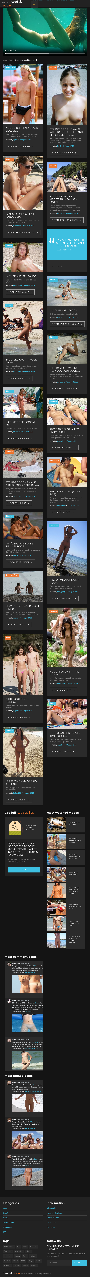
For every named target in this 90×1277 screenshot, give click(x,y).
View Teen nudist (17, 625)
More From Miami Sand (73, 874)
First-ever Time (12, 575)
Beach (15, 1261)
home (5, 60)
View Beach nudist (61, 690)
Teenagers (54, 525)
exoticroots (17, 371)
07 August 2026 (28, 226)
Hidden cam (10, 68)
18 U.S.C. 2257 (52, 1223)
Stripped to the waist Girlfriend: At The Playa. (22, 484)
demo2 (5, 1218)
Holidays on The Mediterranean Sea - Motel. (64, 199)
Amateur (7, 1265)
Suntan (9, 245)
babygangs (61, 592)
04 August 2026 (25, 140)
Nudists (32, 1256)
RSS (4, 1232)
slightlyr (16, 711)
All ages (53, 68)
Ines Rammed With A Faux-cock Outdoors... (65, 369)
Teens (25, 1265)
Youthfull (9, 452)
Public (52, 703)
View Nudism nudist (18, 292)
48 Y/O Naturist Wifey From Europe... (20, 545)
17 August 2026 (29, 371)
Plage (31, 1261)
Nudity (29, 1251)
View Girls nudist (17, 378)
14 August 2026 (27, 432)
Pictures (9, 391)
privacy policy (52, 1208)
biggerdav (61, 213)
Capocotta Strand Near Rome (74, 923)
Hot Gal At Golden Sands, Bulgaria (75, 840)
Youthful (9, 730)
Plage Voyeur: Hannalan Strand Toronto (74, 939)
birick (59, 146)
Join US (55, 267)
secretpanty (17, 496)
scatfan (16, 618)
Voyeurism (19, 1251)
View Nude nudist (17, 800)
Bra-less (53, 280)
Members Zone (8, 1223)
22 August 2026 (26, 711)
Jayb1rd (60, 745)
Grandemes (61, 505)
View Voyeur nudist (62, 448)
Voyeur (33, 1265)
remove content (53, 1218)
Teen (11, 60)
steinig (15, 555)
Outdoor (33, 1246)
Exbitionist (8, 1251)
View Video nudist (17, 718)
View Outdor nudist (18, 562)
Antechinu (61, 382)
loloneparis (17, 226)
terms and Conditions (55, 1213)
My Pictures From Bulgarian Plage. (75, 907)
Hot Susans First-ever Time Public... (65, 734)
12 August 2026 (68, 146)
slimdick (60, 441)
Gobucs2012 (62, 683)
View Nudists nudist (18, 438)
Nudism (7, 1261)
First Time (7, 1256)
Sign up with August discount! (31, 828)
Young (17, 1256)
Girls (24, 1256)
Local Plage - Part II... (64, 310)
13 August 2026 (70, 441)
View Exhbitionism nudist (21, 232)
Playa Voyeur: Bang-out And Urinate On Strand (74, 890)
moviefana (61, 317)
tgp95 (15, 140)
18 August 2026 (72, 382)
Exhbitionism (8, 1246)
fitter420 (16, 432)
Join (24, 869)
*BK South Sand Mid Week (75, 823)
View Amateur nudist (19, 146)
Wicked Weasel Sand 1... (22, 276)
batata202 (17, 793)
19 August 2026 (29, 496)
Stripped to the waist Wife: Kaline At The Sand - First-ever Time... (66, 132)
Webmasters (51, 1227)
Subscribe (79, 1263)
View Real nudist (17, 503)
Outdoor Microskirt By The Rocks (74, 856)
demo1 (5, 1213)
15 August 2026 (73, 592)
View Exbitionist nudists (65, 220)
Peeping (9, 159)
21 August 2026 (72, 317)
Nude (8, 638)
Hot (18, 1246)
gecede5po (17, 285)
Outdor (8, 305)
